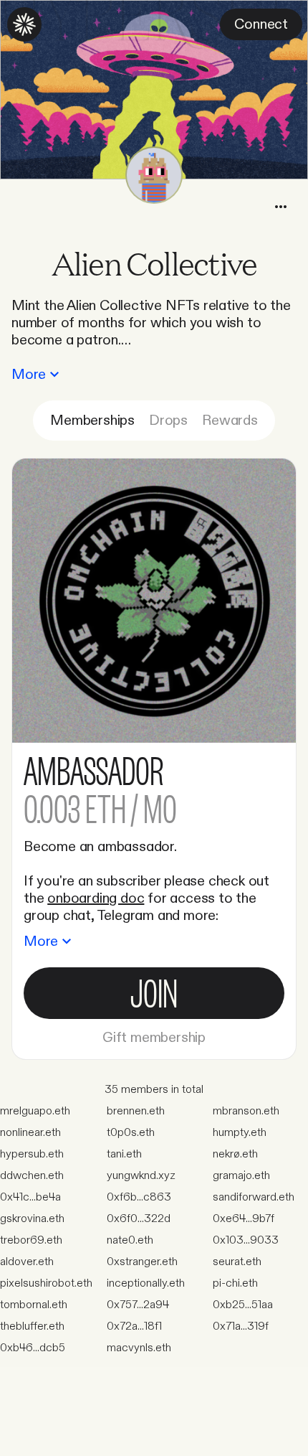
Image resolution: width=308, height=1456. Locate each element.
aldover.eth (27, 1261)
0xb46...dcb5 (32, 1348)
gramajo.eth (241, 1175)
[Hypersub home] (24, 24)
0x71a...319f (241, 1326)
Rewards (230, 420)
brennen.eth (136, 1111)
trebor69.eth (31, 1240)
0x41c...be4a (30, 1197)
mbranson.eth (246, 1111)
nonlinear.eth (30, 1132)
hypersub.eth (32, 1154)
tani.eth (124, 1154)
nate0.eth (130, 1240)
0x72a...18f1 (134, 1326)
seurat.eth (237, 1261)
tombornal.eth (33, 1304)
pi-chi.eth (235, 1283)
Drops (168, 420)
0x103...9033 (246, 1240)
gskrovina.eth (32, 1218)
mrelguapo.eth (35, 1111)
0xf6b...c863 (139, 1197)
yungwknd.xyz (141, 1175)
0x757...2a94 (138, 1304)
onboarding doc (95, 898)
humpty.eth (239, 1132)
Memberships (92, 420)
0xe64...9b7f (243, 1218)
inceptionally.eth (146, 1283)
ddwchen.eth (32, 1175)
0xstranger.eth (142, 1261)
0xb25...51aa (243, 1304)
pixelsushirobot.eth (46, 1283)
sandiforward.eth (253, 1197)
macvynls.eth (139, 1348)
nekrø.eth (235, 1154)
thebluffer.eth (32, 1326)
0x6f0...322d (138, 1218)
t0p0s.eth (131, 1132)
